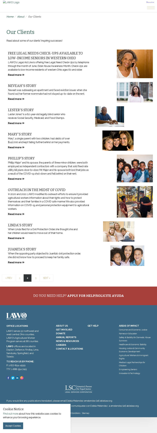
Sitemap (85, 413)
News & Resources (67, 341)
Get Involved (64, 329)
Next (46, 278)
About (20, 16)
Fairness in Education (128, 333)
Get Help (93, 325)
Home (9, 16)
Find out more (10, 413)
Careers (61, 345)
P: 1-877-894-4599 (15, 365)
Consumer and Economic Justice (133, 330)
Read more (14, 74)
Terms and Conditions (71, 413)
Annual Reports (66, 337)
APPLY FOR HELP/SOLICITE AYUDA (95, 296)
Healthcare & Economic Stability (132, 344)
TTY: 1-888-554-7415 (16, 369)
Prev (8, 278)
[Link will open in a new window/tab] (8, 378)
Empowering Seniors (128, 369)
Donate (60, 333)
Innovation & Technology (129, 373)
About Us (62, 325)
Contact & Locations (69, 348)
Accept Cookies (13, 426)
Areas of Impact (129, 325)
